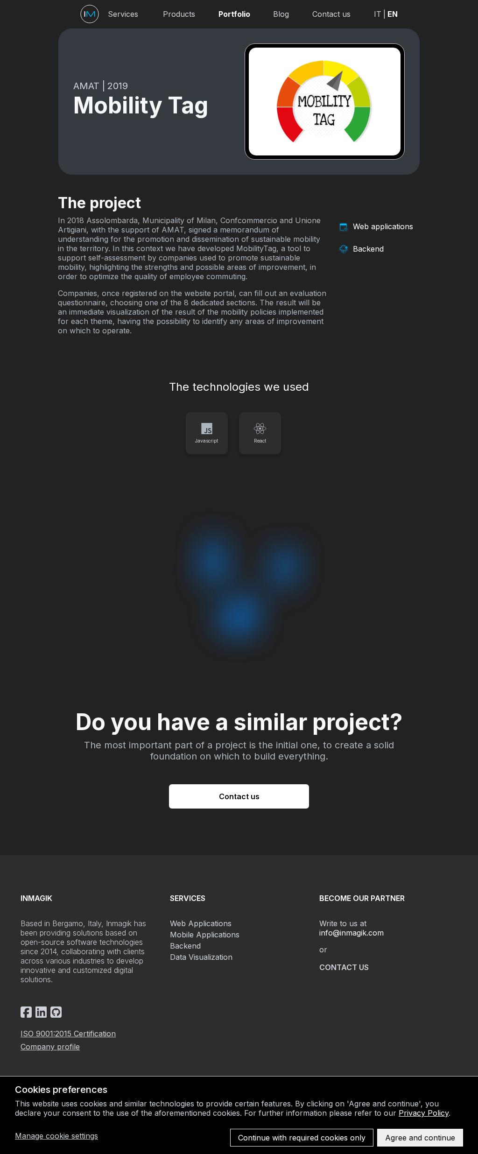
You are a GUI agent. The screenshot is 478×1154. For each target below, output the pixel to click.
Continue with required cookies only (302, 1137)
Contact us (331, 14)
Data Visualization (201, 957)
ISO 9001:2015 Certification (68, 1033)
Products (179, 14)
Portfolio (234, 14)
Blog (281, 14)
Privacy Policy (424, 1113)
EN (392, 14)
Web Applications (201, 923)
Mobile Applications (204, 934)
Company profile (50, 1046)
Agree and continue (420, 1137)
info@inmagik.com (351, 932)
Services (123, 14)
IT (377, 14)
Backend (185, 945)
